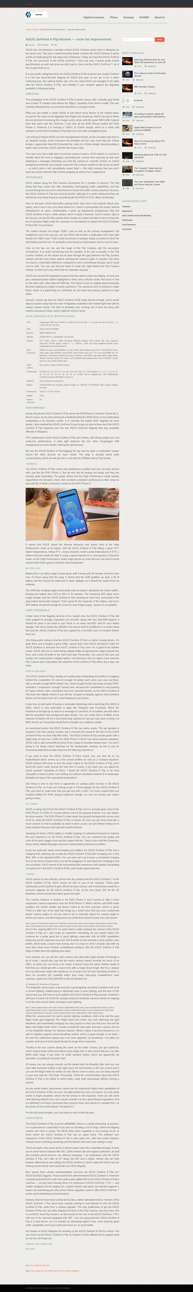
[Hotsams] (36, 14)
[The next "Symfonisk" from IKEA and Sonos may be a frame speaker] (127, 182)
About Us (160, 17)
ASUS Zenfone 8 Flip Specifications (136, 216)
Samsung (128, 17)
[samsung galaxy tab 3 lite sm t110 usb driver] (127, 155)
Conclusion (126, 229)
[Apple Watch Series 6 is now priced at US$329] (127, 128)
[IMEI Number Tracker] (127, 88)
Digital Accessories (94, 17)
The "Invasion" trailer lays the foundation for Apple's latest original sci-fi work (148, 171)
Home (28, 29)
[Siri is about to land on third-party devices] (127, 74)
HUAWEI (144, 17)
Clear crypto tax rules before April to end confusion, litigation (54, 1271)
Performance (127, 220)
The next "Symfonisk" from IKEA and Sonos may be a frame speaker (149, 184)
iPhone (114, 17)
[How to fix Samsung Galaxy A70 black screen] (127, 143)
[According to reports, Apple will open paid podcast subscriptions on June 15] (127, 114)
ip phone (138, 100)
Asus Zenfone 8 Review (40, 1265)
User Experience (129, 225)
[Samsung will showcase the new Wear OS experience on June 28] (127, 61)
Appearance (127, 211)
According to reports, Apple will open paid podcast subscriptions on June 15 (149, 116)
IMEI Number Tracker (144, 87)
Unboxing (126, 207)
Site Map (29, 4)
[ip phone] (127, 100)
